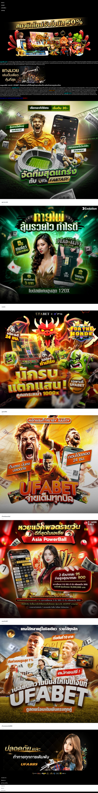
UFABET (3, 5)
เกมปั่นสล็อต (3, 8)
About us (3, 780)
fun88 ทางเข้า (52, 90)
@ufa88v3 (25, 98)
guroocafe (5, 202)
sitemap (3, 10)
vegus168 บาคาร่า (15, 87)
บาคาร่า (3, 307)
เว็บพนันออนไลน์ (6, 516)
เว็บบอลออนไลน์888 (7, 726)
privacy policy (4, 783)
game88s (4, 412)
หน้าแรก (2, 2)
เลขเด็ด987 (5, 621)
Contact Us (3, 777)
